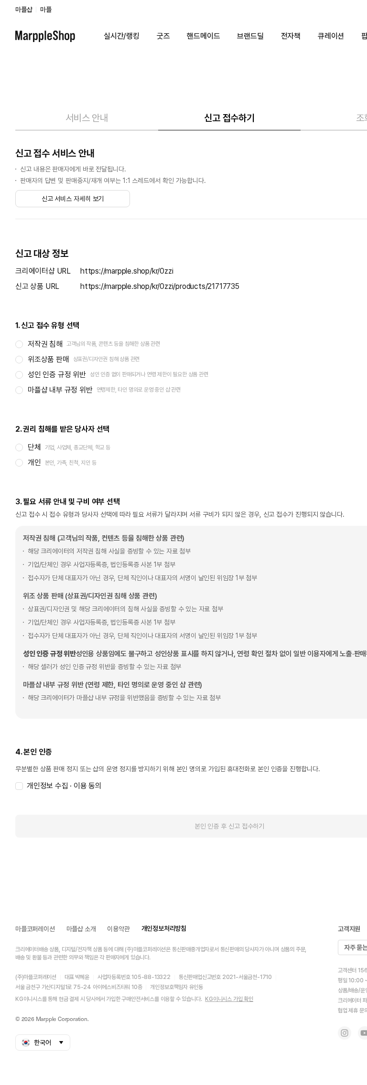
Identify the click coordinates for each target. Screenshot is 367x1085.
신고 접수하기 (229, 118)
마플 (46, 9)
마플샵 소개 (81, 929)
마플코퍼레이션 (35, 929)
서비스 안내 (86, 118)
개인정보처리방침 (163, 928)
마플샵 (23, 9)
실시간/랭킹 (122, 36)
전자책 (291, 36)
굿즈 (163, 36)
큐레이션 (331, 36)
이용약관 (118, 929)
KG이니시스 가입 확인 (229, 999)
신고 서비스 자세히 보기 (73, 198)
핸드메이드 (203, 36)
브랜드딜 (250, 36)
